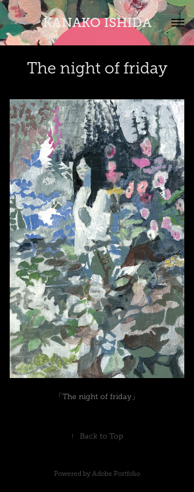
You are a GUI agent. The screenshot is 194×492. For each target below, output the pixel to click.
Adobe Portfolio (116, 473)
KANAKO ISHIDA (97, 22)
